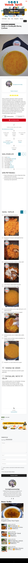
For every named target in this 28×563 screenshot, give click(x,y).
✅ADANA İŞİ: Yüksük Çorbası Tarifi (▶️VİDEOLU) (14, 535)
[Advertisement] (14, 194)
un (12, 160)
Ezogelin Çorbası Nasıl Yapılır (10, 520)
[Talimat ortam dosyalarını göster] (21, 212)
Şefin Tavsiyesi (12, 24)
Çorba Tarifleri (5, 24)
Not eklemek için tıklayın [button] (7, 129)
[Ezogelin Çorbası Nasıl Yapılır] (12, 510)
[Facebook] (6, 32)
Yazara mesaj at (14, 91)
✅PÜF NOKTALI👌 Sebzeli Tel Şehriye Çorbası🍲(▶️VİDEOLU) (15, 527)
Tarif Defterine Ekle (14, 120)
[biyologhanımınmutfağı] (12, 483)
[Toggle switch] (4, 116)
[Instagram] (13, 498)
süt (11, 164)
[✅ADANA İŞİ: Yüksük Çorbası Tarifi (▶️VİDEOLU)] (4, 534)
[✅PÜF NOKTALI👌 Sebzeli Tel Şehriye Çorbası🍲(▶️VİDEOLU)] (4, 526)
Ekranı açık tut (10, 116)
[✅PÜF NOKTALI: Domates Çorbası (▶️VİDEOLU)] (4, 549)
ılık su (11, 161)
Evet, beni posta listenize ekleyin (8, 471)
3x (24, 154)
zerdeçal (12, 166)
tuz (10, 163)
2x (22, 154)
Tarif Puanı (3, 439)
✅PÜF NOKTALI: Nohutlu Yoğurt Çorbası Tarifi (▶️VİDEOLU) (15, 542)
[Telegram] (15, 32)
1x (19, 154)
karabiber (12, 167)
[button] (10, 95)
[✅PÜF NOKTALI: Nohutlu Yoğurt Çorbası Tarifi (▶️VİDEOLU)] (4, 541)
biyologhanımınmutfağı (17, 84)
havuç (8, 157)
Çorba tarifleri (14, 412)
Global (19, 142)
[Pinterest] (9, 32)
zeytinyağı (13, 158)
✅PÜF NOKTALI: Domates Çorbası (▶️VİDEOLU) (15, 548)
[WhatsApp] (12, 32)
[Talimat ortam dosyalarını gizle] (24, 212)
